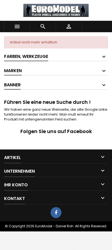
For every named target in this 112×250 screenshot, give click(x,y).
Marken (13, 70)
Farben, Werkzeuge (26, 56)
